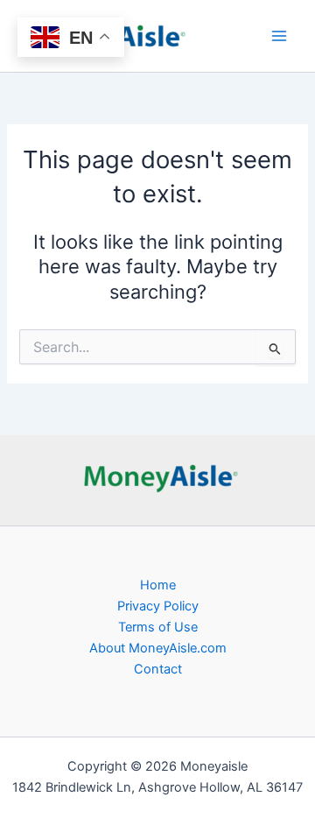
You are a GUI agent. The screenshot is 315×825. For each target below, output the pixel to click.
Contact (158, 669)
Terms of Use (158, 627)
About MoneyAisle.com (158, 648)
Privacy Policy (158, 606)
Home (158, 585)
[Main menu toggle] (279, 36)
